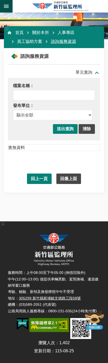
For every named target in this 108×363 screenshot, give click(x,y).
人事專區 (66, 32)
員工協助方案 (29, 41)
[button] (65, 129)
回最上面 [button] (68, 178)
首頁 (19, 32)
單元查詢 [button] (83, 72)
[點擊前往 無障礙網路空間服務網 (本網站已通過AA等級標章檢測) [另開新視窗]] (49, 325)
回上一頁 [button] (39, 178)
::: (6, 28)
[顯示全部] (52, 112)
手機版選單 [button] (6, 6)
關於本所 (40, 32)
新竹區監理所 (60, 6)
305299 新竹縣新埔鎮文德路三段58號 (50, 298)
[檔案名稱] (52, 86)
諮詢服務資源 (63, 41)
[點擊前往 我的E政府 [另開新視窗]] (22, 324)
